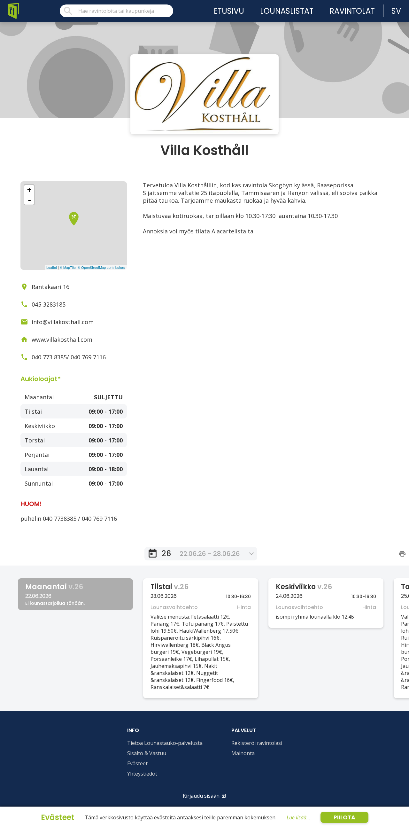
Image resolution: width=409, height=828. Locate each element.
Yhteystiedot (142, 773)
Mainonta (243, 753)
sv (396, 11)
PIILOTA (344, 817)
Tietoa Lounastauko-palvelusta (165, 742)
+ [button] (29, 190)
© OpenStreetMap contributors (101, 267)
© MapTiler (68, 267)
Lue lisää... (298, 817)
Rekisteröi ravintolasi (256, 742)
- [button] (29, 199)
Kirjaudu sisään (201, 795)
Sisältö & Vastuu (146, 753)
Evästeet (137, 763)
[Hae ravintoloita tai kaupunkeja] (116, 10)
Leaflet (51, 267)
